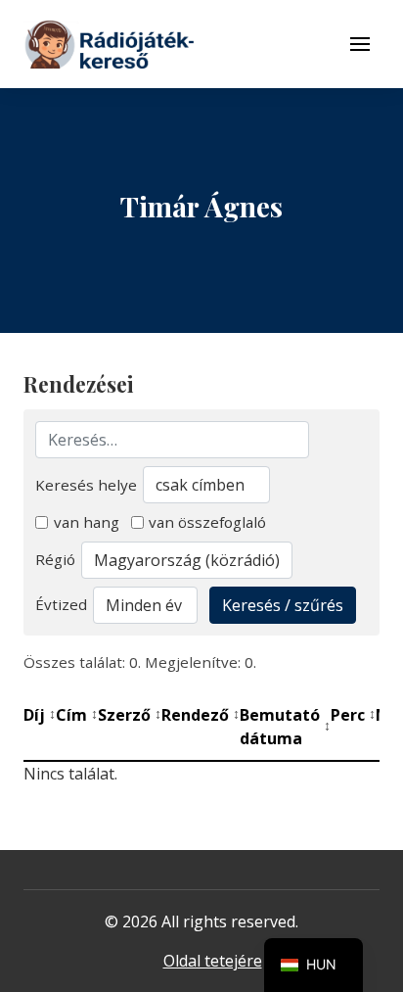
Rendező (200, 715)
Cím (77, 715)
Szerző (129, 715)
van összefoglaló (207, 522)
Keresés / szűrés (282, 605)
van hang (86, 522)
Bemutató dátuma (285, 726)
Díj (39, 715)
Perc (353, 715)
